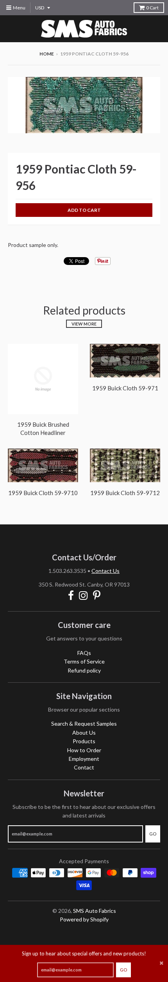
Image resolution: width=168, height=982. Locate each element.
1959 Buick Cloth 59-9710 (43, 492)
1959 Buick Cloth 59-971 (125, 388)
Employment (84, 758)
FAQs (84, 652)
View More (84, 323)
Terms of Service (84, 661)
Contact (84, 767)
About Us (84, 732)
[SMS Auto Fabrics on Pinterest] (96, 595)
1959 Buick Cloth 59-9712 (125, 492)
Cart (152, 8)
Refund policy (84, 670)
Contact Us (105, 570)
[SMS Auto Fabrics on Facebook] (71, 595)
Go (123, 969)
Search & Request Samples (84, 723)
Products (84, 741)
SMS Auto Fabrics (94, 910)
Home (46, 54)
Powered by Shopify (84, 919)
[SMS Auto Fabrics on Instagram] (83, 595)
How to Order (84, 750)
